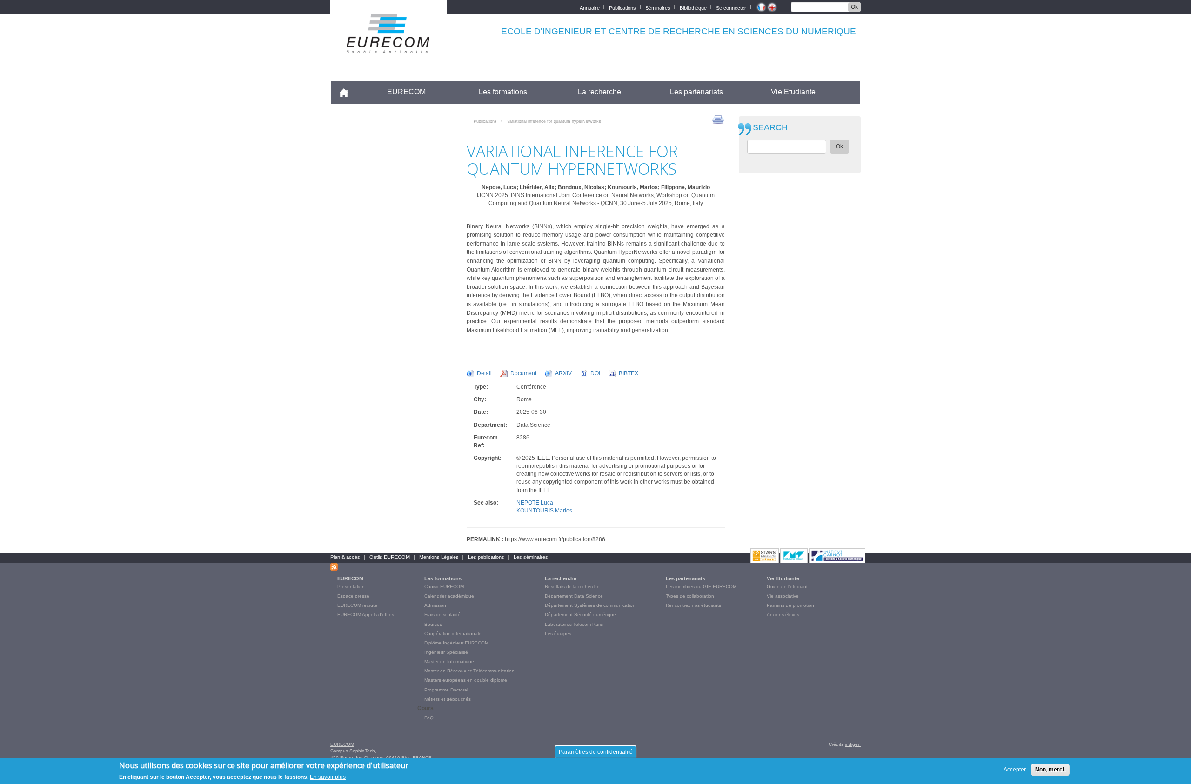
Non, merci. (1050, 769)
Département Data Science (574, 595)
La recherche (599, 92)
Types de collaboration (690, 595)
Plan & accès (345, 557)
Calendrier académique (449, 595)
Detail (484, 373)
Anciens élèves (783, 614)
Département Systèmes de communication (590, 605)
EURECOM (406, 92)
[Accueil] (388, 47)
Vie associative (783, 595)
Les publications (486, 557)
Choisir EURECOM (444, 586)
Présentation (351, 586)
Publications (622, 7)
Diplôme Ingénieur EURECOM (456, 642)
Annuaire (590, 7)
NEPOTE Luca (534, 502)
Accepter (1015, 769)
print (718, 119)
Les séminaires (531, 557)
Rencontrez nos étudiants (693, 605)
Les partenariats (696, 92)
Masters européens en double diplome (465, 680)
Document (523, 373)
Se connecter (731, 7)
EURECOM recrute (357, 605)
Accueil (347, 92)
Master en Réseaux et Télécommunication (469, 670)
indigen (853, 744)
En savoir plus (328, 776)
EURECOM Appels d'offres (365, 614)
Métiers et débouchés (447, 699)
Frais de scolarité (442, 614)
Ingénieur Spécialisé (446, 652)
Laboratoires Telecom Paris (574, 624)
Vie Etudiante (793, 92)
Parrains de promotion (790, 605)
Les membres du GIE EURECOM (701, 586)
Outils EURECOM (389, 557)
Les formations (503, 92)
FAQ (429, 717)
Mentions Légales (439, 557)
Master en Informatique (449, 661)
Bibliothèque (693, 7)
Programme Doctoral (446, 689)
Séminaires (657, 7)
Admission (435, 605)
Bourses (433, 624)
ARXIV (563, 373)
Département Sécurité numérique (580, 614)
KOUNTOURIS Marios (544, 510)
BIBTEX (628, 373)
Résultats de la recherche (572, 586)
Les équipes (558, 633)
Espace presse (353, 595)
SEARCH (770, 127)
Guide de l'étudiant (787, 586)
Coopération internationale (453, 633)
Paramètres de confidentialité (596, 752)
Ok (854, 7)
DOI (595, 373)
